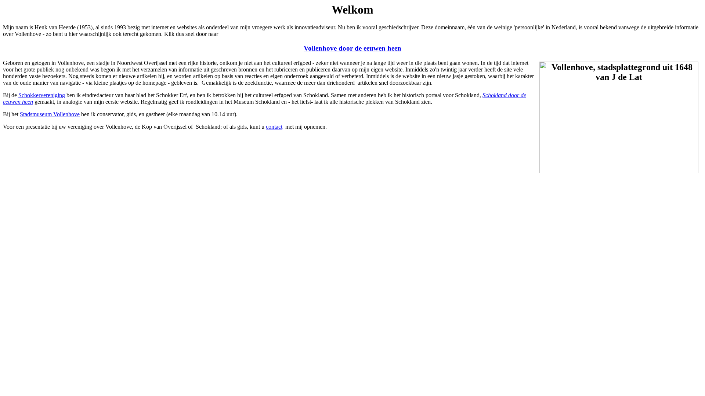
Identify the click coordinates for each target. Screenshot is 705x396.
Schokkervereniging (41, 95)
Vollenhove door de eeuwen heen (352, 48)
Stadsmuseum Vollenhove (50, 114)
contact (274, 127)
